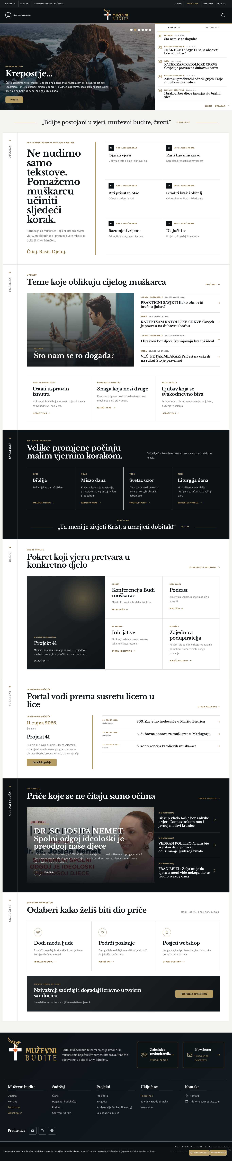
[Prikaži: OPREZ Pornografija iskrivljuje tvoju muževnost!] (142, 30)
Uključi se (40, 660)
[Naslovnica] (116, 15)
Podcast (25, 3)
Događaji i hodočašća (64, 1101)
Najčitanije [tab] (213, 27)
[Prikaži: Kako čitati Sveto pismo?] (131, 30)
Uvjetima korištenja (147, 1151)
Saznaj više (119, 609)
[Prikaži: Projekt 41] (150, 30)
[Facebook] (52, 1131)
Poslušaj (174, 608)
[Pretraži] (223, 15)
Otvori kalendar (207, 706)
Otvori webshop (172, 961)
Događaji (220, 106)
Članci (208, 106)
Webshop (208, 3)
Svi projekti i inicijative (203, 567)
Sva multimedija (207, 798)
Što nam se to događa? (180, 39)
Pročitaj (14, 99)
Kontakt (12, 1101)
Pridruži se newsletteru (194, 994)
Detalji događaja (41, 762)
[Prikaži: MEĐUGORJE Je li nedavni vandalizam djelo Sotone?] (139, 30)
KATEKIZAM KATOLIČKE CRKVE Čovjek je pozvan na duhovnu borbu (191, 66)
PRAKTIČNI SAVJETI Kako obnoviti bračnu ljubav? (191, 51)
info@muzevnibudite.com (204, 1101)
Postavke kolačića (201, 1152)
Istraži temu (40, 413)
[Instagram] (42, 1131)
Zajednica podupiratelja (154, 1101)
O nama (178, 3)
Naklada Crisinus (106, 1113)
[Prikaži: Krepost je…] (135, 30)
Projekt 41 (10, 3)
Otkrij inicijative (122, 651)
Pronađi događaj (44, 961)
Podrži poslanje (179, 660)
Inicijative (101, 1101)
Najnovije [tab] (174, 27)
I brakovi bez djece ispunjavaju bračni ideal (192, 95)
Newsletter (147, 1107)
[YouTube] (33, 1131)
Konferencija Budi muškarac (49, 3)
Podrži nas (193, 3)
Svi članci (211, 284)
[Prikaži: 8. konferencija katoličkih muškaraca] (146, 30)
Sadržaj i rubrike (61, 1113)
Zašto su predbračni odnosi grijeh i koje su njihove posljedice (193, 80)
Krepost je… (28, 73)
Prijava (221, 3)
